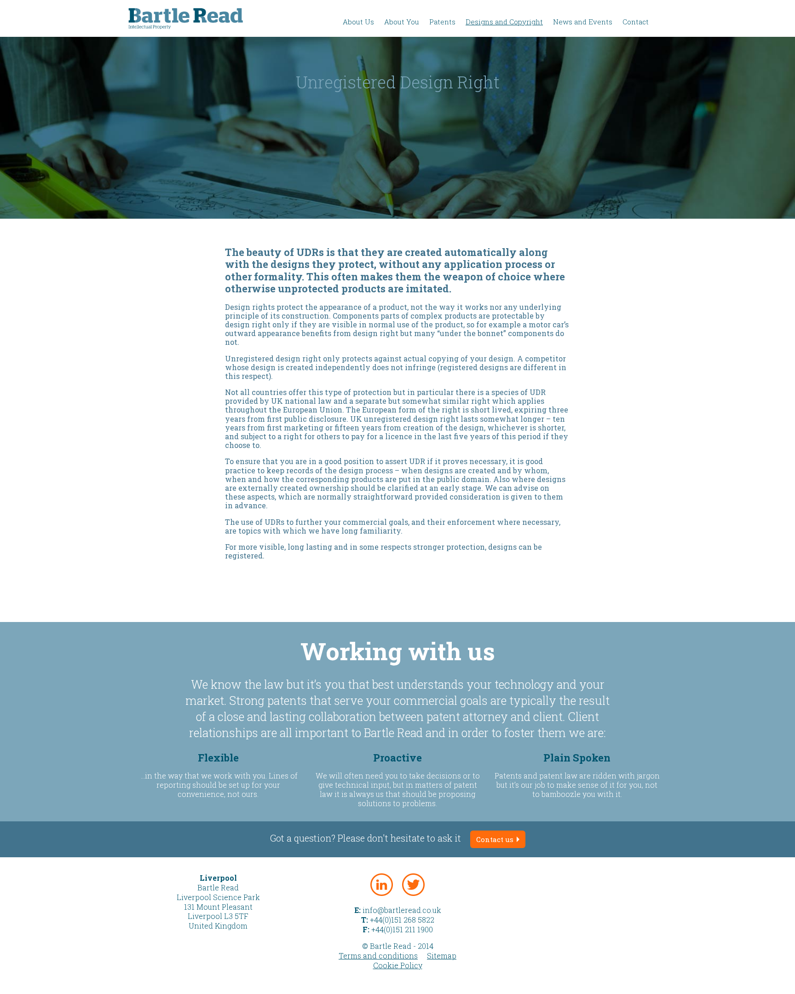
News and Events (582, 21)
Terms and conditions (378, 955)
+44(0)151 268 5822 (402, 919)
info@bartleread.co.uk (402, 910)
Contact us (495, 839)
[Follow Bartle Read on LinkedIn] (381, 884)
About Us (358, 21)
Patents (442, 21)
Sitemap (441, 955)
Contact (635, 21)
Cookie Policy (397, 965)
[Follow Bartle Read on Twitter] (413, 884)
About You (401, 21)
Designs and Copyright (504, 21)
